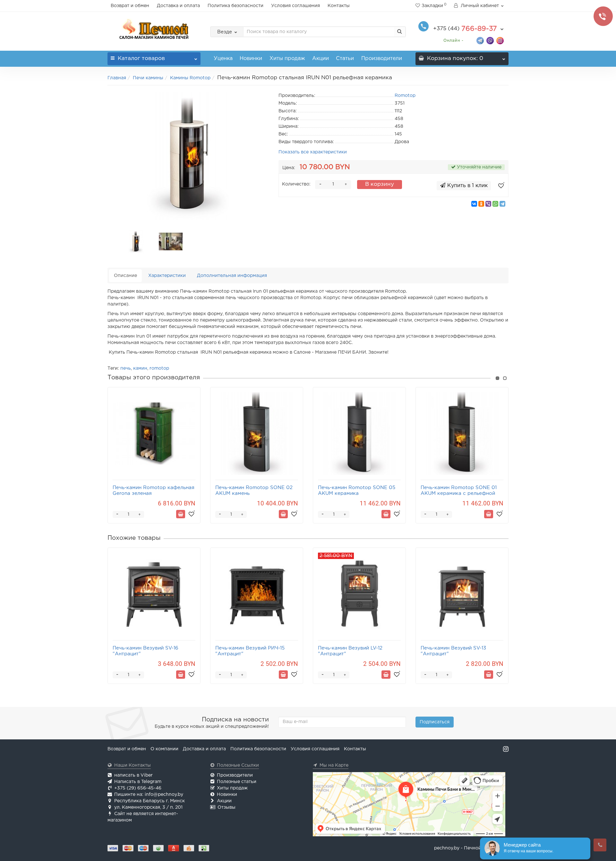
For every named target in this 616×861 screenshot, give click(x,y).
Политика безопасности (235, 6)
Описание (125, 276)
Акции (320, 58)
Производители (381, 58)
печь (125, 368)
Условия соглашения (295, 6)
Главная (116, 78)
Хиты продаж (287, 58)
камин (140, 368)
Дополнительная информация (232, 276)
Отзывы (226, 807)
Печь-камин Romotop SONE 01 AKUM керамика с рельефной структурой (459, 493)
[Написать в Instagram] (500, 40)
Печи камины (148, 78)
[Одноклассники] (481, 204)
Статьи (345, 58)
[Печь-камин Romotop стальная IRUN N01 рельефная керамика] (188, 156)
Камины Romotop (190, 78)
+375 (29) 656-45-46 (137, 788)
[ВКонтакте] (474, 204)
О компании (164, 749)
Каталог (141, 58)
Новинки (251, 58)
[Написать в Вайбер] (490, 40)
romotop (159, 368)
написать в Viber (133, 775)
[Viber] (488, 204)
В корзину (379, 184)
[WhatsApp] (495, 204)
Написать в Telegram (137, 782)
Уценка (223, 58)
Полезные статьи (236, 782)
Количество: (296, 184)
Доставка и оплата (178, 6)
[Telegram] (502, 204)
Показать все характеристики (312, 152)
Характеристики (167, 276)
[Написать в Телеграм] (480, 40)
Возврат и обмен (130, 6)
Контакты (339, 6)
